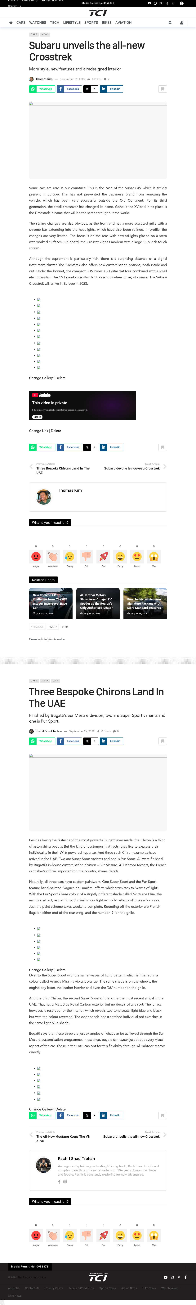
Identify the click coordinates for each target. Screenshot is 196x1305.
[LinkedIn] (173, 3)
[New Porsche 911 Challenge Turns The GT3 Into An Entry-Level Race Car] (51, 603)
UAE (55, 681)
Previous (38, 627)
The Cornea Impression (32, 1277)
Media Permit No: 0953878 (98, 3)
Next (52, 627)
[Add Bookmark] (162, 89)
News (45, 35)
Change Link (38, 431)
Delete (61, 378)
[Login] (182, 22)
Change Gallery (41, 378)
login (40, 639)
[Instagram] (155, 3)
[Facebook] (167, 3)
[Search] (170, 22)
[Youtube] (149, 3)
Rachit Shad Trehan (49, 731)
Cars (34, 35)
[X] (161, 3)
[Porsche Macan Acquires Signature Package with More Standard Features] (145, 603)
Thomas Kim (44, 79)
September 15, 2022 (72, 79)
